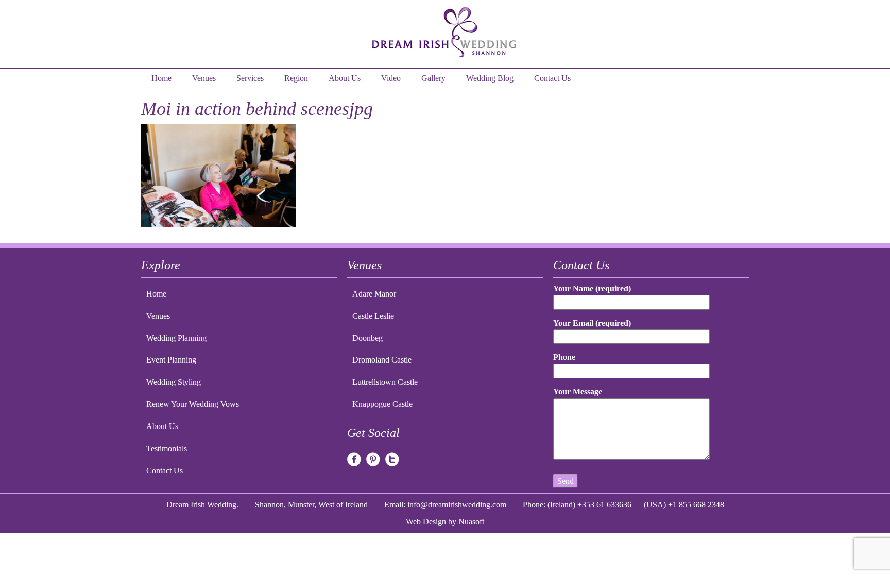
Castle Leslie (373, 315)
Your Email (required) (592, 323)
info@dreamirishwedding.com (456, 504)
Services (250, 78)
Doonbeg (367, 338)
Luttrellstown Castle (385, 381)
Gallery (433, 78)
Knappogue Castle (382, 404)
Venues (204, 78)
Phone (564, 357)
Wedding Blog (490, 78)
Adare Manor (374, 293)
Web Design (426, 521)
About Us (345, 78)
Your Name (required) (592, 288)
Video (391, 78)
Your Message (577, 391)
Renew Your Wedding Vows (192, 404)
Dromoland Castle (382, 359)
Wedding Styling (173, 381)
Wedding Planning (176, 338)
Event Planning (171, 359)
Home (161, 78)
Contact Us (552, 78)
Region (296, 78)
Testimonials (166, 448)
